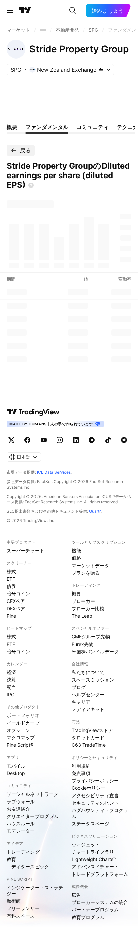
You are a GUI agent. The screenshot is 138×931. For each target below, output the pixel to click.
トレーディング (23, 852)
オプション (18, 730)
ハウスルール (21, 823)
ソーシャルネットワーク (32, 794)
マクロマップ (21, 737)
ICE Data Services (54, 472)
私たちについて (88, 672)
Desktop (16, 773)
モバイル (16, 766)
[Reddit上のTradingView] (124, 440)
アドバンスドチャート (95, 866)
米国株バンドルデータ (95, 651)
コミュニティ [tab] (92, 127)
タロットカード (88, 737)
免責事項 (81, 773)
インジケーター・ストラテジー (35, 890)
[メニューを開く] (9, 10)
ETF (11, 579)
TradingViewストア (92, 730)
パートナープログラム (95, 910)
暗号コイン (18, 593)
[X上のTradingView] (11, 440)
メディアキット (88, 709)
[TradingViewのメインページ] (25, 10)
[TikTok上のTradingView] (108, 440)
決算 (11, 680)
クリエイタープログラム (32, 816)
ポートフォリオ (23, 715)
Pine (11, 616)
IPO (11, 694)
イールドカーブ (23, 723)
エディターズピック (28, 866)
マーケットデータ (90, 565)
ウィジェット (86, 844)
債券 (11, 586)
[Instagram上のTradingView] (59, 440)
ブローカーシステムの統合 (100, 902)
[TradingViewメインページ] (33, 412)
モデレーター (21, 831)
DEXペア (16, 608)
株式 (11, 571)
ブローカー (83, 601)
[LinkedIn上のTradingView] (75, 440)
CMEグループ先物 (91, 636)
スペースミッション (93, 680)
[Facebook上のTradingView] (27, 440)
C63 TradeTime (89, 745)
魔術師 (14, 901)
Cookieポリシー (89, 788)
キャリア (81, 702)
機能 (76, 550)
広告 (76, 895)
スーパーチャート (25, 550)
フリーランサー (23, 908)
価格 (76, 558)
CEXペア (16, 601)
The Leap (82, 616)
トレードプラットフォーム (100, 874)
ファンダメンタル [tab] (46, 127)
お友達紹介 (18, 809)
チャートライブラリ (93, 852)
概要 (76, 593)
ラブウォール (21, 801)
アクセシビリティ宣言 (95, 795)
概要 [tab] (12, 127)
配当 (11, 687)
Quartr (95, 511)
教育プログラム (88, 917)
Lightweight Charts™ (94, 859)
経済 (11, 672)
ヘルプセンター (88, 694)
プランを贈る (86, 573)
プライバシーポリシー (95, 780)
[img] (101, 70)
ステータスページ (90, 823)
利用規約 (81, 766)
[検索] (72, 10)
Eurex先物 (82, 644)
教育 (11, 859)
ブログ (79, 687)
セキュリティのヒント (95, 803)
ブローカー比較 (88, 608)
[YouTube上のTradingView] (43, 440)
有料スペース (21, 916)
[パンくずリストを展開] (43, 30)
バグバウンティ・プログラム (100, 813)
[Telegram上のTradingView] (91, 440)
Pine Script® (20, 745)
